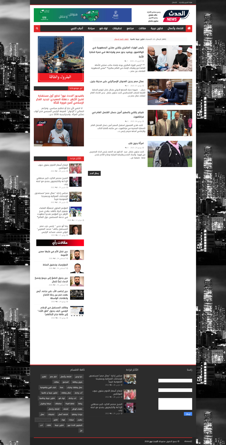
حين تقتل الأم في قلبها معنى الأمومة (53, 253)
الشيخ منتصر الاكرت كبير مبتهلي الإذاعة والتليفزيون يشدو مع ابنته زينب (52, 181)
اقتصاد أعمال (63, 414)
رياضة (80, 403)
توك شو (103, 28)
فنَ (81, 430)
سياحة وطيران (45, 403)
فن (81, 398)
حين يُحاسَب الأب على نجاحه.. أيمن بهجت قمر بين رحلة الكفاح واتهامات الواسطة (52, 294)
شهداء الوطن (77, 409)
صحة (61, 387)
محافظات (58, 403)
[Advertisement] (59, 341)
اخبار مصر (53, 376)
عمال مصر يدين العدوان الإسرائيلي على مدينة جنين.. (117, 81)
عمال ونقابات (66, 392)
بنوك (63, 419)
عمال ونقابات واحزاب (74, 387)
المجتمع (66, 382)
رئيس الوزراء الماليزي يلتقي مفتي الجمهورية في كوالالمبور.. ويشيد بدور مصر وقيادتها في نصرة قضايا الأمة (116, 52)
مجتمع (130, 28)
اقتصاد (65, 409)
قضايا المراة (69, 403)
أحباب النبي (77, 28)
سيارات (71, 419)
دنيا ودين (78, 376)
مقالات (142, 28)
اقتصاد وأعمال (175, 28)
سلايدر (80, 419)
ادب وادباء (72, 398)
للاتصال (174, 2)
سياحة (91, 28)
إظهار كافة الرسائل (121, 39)
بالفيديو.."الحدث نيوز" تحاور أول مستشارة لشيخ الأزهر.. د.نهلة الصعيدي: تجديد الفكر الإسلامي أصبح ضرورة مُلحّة (60, 99)
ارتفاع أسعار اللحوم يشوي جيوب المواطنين (53, 166)
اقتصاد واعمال (53, 409)
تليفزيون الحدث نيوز (74, 425)
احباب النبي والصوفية (48, 387)
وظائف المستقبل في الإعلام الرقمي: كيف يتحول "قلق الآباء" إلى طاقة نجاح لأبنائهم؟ (53, 311)
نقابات (49, 425)
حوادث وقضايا (77, 414)
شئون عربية (157, 28)
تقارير (56, 419)
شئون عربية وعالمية (47, 398)
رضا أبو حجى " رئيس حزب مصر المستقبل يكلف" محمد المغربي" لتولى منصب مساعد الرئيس (52, 229)
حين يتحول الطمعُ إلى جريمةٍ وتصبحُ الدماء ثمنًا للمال (51, 280)
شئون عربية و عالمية (49, 392)
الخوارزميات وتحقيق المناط (55, 265)
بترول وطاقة (77, 382)
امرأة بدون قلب (136, 143)
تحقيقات (117, 28)
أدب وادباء (78, 392)
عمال (42, 414)
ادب (41, 425)
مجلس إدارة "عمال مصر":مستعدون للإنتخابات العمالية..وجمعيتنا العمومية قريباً (51, 196)
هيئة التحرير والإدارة (185, 2)
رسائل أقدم (94, 173)
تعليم (44, 376)
